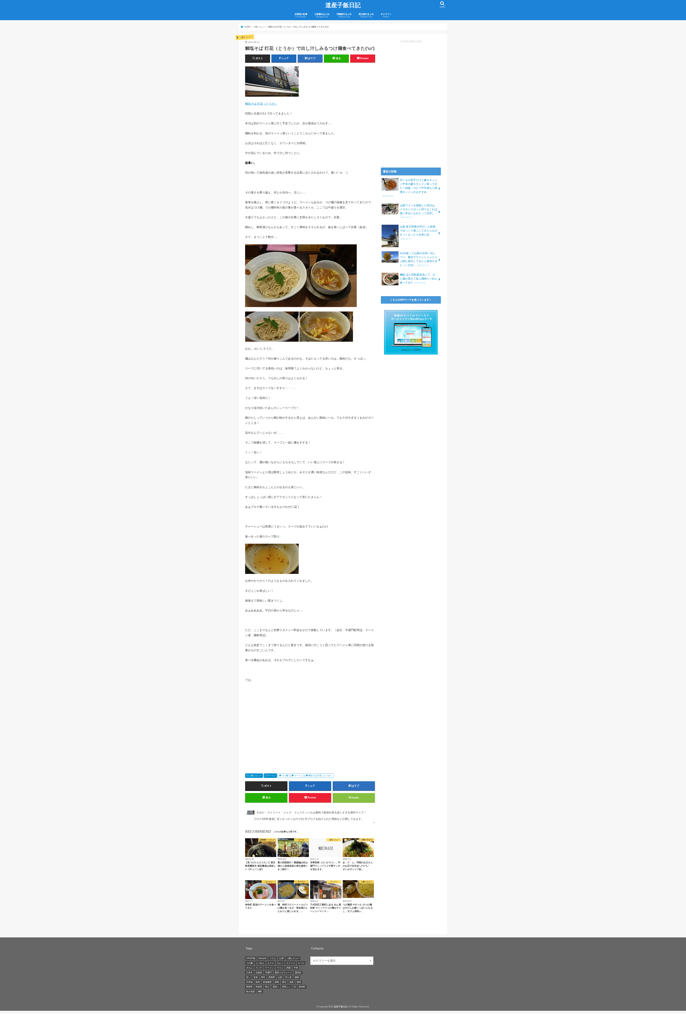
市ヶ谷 (288, 977)
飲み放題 (250, 991)
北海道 (259, 972)
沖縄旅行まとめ (344, 15)
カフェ (270, 963)
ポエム (249, 967)
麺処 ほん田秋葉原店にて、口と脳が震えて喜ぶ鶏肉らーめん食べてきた (418, 278)
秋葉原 (259, 986)
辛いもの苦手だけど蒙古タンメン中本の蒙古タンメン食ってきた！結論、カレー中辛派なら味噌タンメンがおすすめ (409, 188)
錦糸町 (302, 986)
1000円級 (250, 958)
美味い (276, 986)
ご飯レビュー (255, 775)
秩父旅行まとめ (366, 15)
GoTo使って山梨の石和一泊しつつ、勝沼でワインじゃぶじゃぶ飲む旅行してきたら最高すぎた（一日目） (418, 259)
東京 (284, 982)
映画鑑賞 (267, 982)
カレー (280, 963)
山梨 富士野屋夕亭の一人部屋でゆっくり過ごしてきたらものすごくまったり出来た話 (418, 232)
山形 (280, 977)
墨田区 (298, 972)
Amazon (263, 958)
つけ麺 (285, 775)
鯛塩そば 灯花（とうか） (261, 103)
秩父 (267, 986)
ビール (301, 963)
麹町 (260, 991)
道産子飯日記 (343, 5)
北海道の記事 (301, 15)
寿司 (263, 977)
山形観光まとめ (321, 15)
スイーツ (290, 963)
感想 (297, 977)
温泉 (291, 982)
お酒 (281, 958)
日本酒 (249, 982)
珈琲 (299, 982)
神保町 (249, 986)
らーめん (260, 963)
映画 (258, 982)
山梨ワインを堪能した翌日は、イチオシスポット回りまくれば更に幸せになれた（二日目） (418, 211)
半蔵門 (268, 972)
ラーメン (271, 775)
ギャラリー (386, 15)
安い (248, 977)
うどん (273, 958)
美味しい (286, 986)
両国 (288, 967)
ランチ (259, 967)
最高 (277, 982)
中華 (296, 967)
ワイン (280, 967)
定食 (255, 977)
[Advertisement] (277, 730)
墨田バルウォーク (283, 972)
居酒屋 (271, 977)
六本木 (249, 972)
